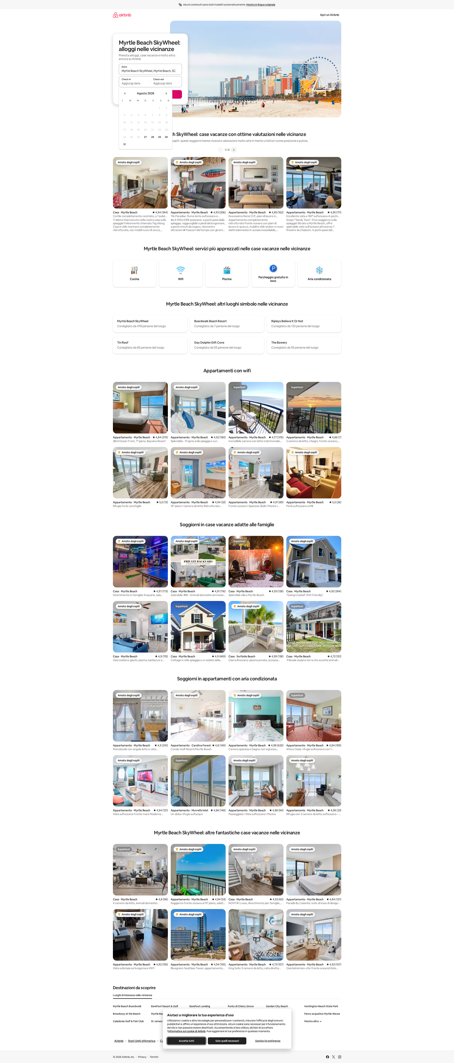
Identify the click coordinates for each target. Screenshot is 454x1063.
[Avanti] (234, 150)
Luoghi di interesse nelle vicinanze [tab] (132, 995)
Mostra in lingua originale (260, 4)
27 (145, 137)
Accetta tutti (186, 1040)
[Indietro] (220, 150)
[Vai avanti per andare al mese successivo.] (166, 93)
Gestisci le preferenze (267, 1040)
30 (166, 137)
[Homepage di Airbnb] (122, 15)
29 (159, 137)
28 (152, 137)
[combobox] (150, 71)
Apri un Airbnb (329, 15)
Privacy (142, 1057)
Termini (154, 1057)
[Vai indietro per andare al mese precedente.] (125, 93)
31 (124, 144)
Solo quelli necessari (227, 1040)
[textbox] (135, 83)
